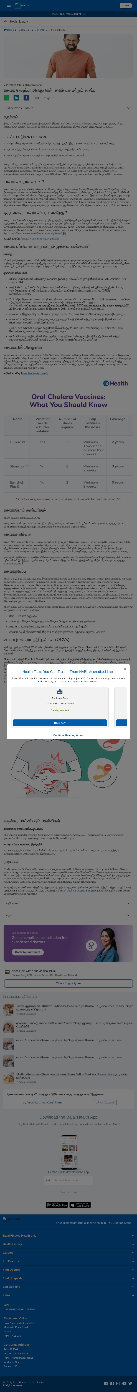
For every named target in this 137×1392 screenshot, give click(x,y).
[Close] (125, 669)
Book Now (59, 723)
